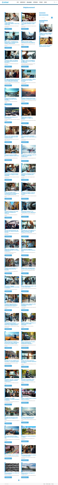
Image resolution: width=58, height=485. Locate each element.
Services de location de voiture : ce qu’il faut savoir (28, 455)
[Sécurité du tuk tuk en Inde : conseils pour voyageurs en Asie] (12, 411)
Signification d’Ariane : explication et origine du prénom (27, 118)
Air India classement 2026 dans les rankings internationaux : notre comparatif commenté (12, 80)
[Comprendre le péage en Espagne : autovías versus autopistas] (12, 92)
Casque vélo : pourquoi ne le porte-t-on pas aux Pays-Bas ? (28, 268)
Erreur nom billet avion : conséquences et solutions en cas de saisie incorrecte (12, 193)
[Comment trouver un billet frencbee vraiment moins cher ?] (12, 149)
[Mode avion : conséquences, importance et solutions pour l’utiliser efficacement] (12, 36)
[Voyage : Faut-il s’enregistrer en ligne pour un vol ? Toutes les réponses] (29, 55)
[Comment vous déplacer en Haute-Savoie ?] (12, 111)
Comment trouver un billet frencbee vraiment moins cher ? (12, 155)
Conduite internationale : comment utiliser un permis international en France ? (11, 305)
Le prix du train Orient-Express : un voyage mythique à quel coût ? (28, 23)
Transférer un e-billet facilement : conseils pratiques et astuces (12, 399)
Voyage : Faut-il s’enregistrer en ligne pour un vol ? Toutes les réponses (28, 61)
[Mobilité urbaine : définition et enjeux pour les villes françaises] (29, 317)
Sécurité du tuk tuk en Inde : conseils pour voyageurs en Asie (11, 418)
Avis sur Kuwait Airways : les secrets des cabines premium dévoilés (12, 231)
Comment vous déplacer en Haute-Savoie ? (11, 118)
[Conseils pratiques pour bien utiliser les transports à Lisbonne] (12, 206)
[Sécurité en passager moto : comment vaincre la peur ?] (29, 374)
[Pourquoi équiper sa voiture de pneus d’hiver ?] (12, 467)
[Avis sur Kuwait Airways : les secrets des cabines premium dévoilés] (12, 224)
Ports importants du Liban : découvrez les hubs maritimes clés (12, 437)
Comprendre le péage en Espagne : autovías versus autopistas (11, 99)
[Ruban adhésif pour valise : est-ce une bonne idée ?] (29, 280)
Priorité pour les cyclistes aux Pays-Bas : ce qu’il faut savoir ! (12, 361)
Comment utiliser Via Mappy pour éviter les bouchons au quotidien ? (11, 61)
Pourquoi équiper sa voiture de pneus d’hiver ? (12, 473)
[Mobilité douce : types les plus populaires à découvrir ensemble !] (29, 298)
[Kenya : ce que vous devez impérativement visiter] (46, 40)
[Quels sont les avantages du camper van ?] (29, 467)
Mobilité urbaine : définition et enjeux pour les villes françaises (28, 323)
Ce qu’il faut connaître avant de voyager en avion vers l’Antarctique (28, 155)
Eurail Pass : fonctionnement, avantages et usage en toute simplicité (12, 174)
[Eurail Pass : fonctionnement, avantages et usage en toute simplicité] (12, 168)
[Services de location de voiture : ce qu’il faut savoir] (29, 449)
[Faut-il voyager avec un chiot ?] (12, 449)
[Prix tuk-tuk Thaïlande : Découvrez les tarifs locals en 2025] (29, 243)
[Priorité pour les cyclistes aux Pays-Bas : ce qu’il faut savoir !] (12, 355)
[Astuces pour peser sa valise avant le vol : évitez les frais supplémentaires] (12, 130)
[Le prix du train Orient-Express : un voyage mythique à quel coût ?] (29, 17)
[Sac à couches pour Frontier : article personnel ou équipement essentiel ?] (29, 336)
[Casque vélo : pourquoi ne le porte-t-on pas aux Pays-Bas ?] (29, 262)
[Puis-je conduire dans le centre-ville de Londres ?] (29, 393)
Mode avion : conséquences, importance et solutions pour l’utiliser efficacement (11, 42)
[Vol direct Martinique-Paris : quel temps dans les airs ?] (29, 411)
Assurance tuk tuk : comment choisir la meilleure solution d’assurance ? (12, 380)
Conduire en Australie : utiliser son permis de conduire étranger (28, 80)
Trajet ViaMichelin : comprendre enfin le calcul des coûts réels (12, 23)
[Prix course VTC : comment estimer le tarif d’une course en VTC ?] (29, 130)
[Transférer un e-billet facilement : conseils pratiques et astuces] (12, 393)
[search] (54, 2)
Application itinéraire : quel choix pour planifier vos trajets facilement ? (12, 250)
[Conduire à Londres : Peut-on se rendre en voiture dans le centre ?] (29, 187)
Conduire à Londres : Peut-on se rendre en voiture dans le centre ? (28, 193)
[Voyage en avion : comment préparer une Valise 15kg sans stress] (46, 28)
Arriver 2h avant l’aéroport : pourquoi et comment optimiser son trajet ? (28, 361)
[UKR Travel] (5, 2)
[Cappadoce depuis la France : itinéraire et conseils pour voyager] (29, 168)
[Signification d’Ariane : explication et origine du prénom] (29, 111)
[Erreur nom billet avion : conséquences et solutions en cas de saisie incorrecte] (12, 187)
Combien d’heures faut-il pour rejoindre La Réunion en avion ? (28, 99)
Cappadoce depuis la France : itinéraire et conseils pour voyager (28, 174)
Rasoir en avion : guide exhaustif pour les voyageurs (28, 42)
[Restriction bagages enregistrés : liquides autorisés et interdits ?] (12, 280)
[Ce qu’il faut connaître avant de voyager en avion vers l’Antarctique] (29, 149)
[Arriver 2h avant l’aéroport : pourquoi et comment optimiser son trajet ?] (29, 355)
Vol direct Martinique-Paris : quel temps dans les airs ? (28, 418)
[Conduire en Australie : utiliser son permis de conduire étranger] (29, 73)
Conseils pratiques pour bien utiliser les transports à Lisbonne (11, 212)
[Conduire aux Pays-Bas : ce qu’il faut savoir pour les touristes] (12, 262)
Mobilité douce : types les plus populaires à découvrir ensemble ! (28, 305)
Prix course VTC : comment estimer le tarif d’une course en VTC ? (28, 137)
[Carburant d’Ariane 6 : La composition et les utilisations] (29, 206)
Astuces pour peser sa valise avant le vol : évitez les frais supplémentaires (11, 137)
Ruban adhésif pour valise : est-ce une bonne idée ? (28, 286)
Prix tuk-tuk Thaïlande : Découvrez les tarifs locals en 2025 (28, 250)
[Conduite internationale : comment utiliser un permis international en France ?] (12, 298)
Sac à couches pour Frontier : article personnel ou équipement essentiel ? (28, 342)
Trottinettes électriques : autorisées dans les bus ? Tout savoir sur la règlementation (12, 323)
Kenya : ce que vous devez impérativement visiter (45, 46)
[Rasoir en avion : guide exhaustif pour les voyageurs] (29, 36)
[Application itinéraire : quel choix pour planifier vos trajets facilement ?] (12, 243)
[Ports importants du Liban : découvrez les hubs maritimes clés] (12, 430)
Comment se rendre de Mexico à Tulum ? (28, 437)
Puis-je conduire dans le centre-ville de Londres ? (28, 399)
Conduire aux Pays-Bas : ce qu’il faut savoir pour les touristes (11, 269)
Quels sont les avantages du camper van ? (28, 473)
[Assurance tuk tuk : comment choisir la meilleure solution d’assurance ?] (12, 374)
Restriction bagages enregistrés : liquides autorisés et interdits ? (12, 287)
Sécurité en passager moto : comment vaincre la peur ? (28, 380)
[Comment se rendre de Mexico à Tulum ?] (29, 430)
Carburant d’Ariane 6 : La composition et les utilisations (28, 212)
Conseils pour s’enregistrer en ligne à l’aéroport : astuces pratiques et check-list (28, 231)
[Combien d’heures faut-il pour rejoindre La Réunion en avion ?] (29, 92)
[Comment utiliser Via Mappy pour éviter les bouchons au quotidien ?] (12, 55)
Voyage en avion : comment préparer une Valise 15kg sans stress (45, 34)
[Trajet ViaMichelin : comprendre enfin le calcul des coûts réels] (12, 17)
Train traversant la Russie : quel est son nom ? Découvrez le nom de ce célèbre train (12, 342)
